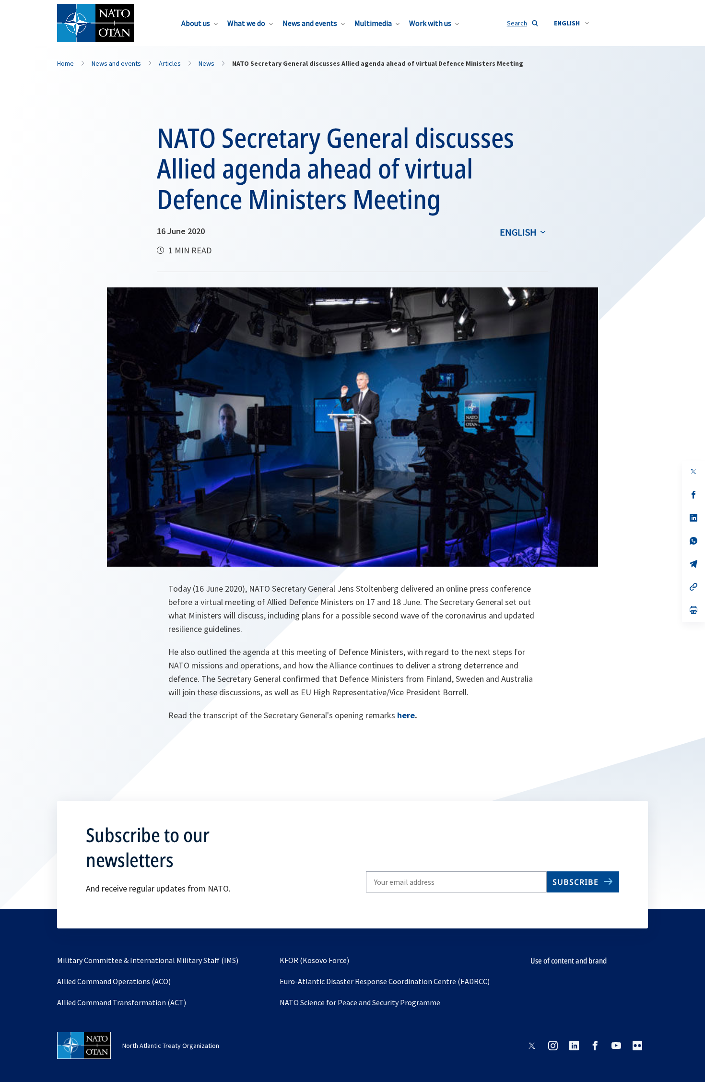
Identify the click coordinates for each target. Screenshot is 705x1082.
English (518, 232)
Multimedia (373, 23)
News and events (309, 23)
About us (195, 23)
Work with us (430, 23)
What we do (246, 23)
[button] (571, 23)
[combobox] (571, 23)
